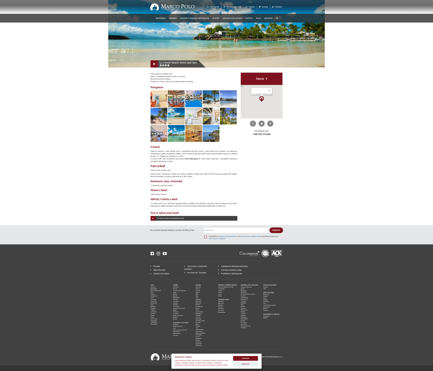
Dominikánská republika (248, 294)
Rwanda (175, 317)
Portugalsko (199, 306)
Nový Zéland (176, 333)
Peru (264, 303)
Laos (152, 304)
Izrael (219, 294)
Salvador (243, 315)
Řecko (197, 310)
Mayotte (220, 305)
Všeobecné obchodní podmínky (234, 266)
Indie (152, 297)
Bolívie (265, 308)
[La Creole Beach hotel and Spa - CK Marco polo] (159, 98)
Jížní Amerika (268, 293)
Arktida (265, 318)
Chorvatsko (199, 335)
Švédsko (198, 315)
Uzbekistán (154, 322)
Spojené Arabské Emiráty (225, 287)
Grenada (243, 296)
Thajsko (153, 310)
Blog (258, 18)
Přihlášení (278, 7)
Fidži (174, 328)
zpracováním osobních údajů (251, 236)
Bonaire (243, 320)
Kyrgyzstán (154, 320)
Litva (197, 297)
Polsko (198, 340)
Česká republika (200, 333)
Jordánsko (221, 289)
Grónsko (198, 322)
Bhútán (153, 315)
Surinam (265, 310)
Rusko (197, 308)
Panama (243, 308)
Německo (199, 303)
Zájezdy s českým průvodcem (194, 18)
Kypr (197, 296)
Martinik (243, 312)
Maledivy (220, 301)
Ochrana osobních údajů (231, 270)
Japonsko (154, 301)
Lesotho (175, 313)
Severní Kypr (199, 312)
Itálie (197, 294)
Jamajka (243, 301)
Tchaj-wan (154, 312)
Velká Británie (200, 329)
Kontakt (251, 7)
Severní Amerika (269, 285)
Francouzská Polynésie (180, 330)
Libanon (220, 290)
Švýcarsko (199, 345)
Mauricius (221, 303)
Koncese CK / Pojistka (196, 273)
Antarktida (266, 316)
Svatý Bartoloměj (245, 326)
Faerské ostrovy (200, 320)
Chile (264, 298)
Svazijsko (176, 312)
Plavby (215, 18)
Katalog (265, 7)
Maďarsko (199, 301)
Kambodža (154, 303)
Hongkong (154, 296)
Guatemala (244, 299)
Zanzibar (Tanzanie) (179, 308)
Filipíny (153, 294)
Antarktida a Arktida (271, 314)
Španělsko (199, 313)
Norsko (198, 304)
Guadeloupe (244, 297)
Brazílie (265, 296)
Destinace (161, 18)
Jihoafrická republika (179, 290)
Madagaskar (221, 312)
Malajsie (153, 306)
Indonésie (154, 299)
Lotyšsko (198, 299)
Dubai (220, 296)
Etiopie (175, 289)
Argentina (266, 294)
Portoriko (243, 327)
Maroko (175, 296)
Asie (152, 285)
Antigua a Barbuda (246, 287)
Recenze (268, 18)
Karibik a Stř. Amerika (249, 285)
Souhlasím (245, 358)
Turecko (198, 317)
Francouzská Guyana (269, 305)
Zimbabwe (176, 306)
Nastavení (245, 364)
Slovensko (199, 343)
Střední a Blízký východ (227, 285)
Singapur (153, 308)
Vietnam (153, 313)
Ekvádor (265, 300)
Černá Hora (199, 331)
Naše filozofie (159, 270)
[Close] (269, 90)
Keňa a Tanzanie (178, 315)
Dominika (243, 292)
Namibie (175, 299)
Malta (197, 324)
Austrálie (175, 324)
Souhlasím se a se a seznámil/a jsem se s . (243, 237)
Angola (175, 319)
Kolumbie (244, 324)
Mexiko (243, 306)
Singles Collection (232, 18)
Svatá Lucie (244, 310)
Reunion (220, 307)
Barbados (243, 290)
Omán (220, 292)
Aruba (242, 289)
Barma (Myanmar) (156, 290)
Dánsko (198, 326)
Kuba (242, 304)
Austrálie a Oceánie (180, 323)
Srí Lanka (221, 310)
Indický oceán (223, 299)
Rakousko (199, 319)
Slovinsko (198, 342)
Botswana (176, 287)
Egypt (174, 310)
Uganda (175, 303)
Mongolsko (154, 324)
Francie (198, 290)
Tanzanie (175, 301)
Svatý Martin (244, 319)
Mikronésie (176, 331)
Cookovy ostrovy (178, 326)
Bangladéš (154, 289)
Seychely (221, 308)
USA (264, 289)
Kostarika (243, 303)
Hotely (249, 18)
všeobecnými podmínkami (228, 236)
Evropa (198, 285)
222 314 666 (214, 7)
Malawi (175, 294)
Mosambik (176, 297)
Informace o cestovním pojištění (195, 267)
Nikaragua (244, 317)
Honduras (244, 322)
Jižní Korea (154, 319)
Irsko (197, 327)
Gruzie (198, 336)
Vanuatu (175, 335)
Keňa (174, 292)
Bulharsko (199, 338)
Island (197, 292)
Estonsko (198, 287)
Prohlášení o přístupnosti (231, 273)
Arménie (153, 287)
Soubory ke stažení (161, 273)
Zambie (175, 304)
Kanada (265, 287)
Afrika (175, 285)
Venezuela (266, 307)
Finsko (198, 289)
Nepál (152, 317)
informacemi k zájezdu (217, 239)
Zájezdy (173, 18)
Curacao (243, 313)
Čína (152, 292)
